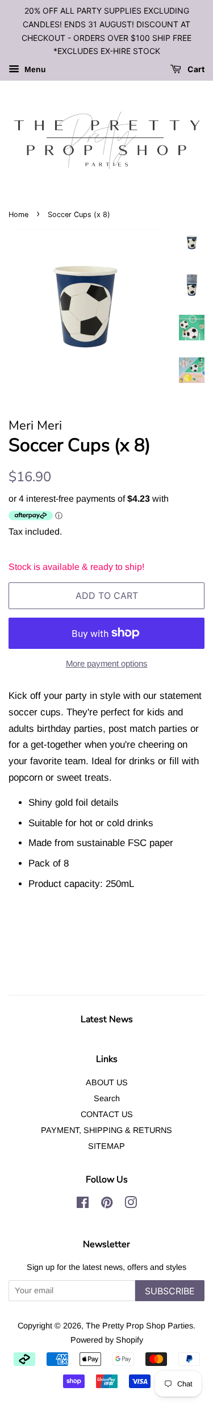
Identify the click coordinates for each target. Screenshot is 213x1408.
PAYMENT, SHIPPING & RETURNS (106, 1130)
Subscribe (170, 1291)
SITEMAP (106, 1146)
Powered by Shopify (106, 1339)
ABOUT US (107, 1082)
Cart (195, 69)
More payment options (107, 663)
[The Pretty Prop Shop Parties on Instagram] (130, 1204)
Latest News (107, 1019)
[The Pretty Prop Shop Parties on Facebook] (82, 1204)
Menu (34, 69)
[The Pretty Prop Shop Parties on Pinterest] (107, 1204)
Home (18, 214)
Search (107, 1098)
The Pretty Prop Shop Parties (139, 1325)
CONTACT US (107, 1114)
